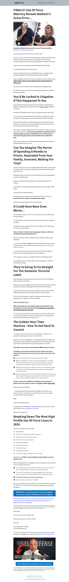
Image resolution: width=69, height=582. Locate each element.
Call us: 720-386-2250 (49, 2)
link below (49, 124)
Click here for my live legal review (23, 50)
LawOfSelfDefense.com (31, 21)
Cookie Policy (43, 579)
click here (29, 143)
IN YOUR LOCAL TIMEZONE (21, 485)
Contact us (25, 579)
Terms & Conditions (36, 579)
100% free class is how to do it (45, 534)
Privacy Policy (30, 579)
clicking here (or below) (31, 408)
